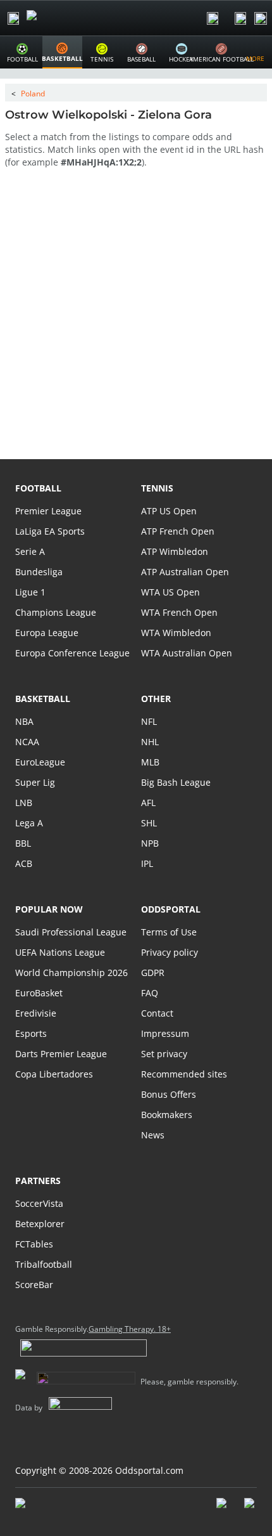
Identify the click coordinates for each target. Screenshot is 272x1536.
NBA (24, 721)
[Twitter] (250, 1509)
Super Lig (35, 782)
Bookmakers (166, 1115)
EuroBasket (39, 993)
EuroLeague (40, 762)
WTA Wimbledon (176, 633)
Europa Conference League (72, 653)
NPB (150, 843)
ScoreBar (34, 1285)
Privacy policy (169, 952)
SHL (149, 823)
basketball (42, 699)
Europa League (46, 633)
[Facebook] (222, 1509)
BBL (23, 843)
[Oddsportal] (67, 18)
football (38, 488)
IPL (147, 863)
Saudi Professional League (71, 932)
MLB (150, 762)
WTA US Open (170, 592)
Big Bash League (176, 782)
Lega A (29, 823)
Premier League (48, 511)
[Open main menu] (13, 18)
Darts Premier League (61, 1054)
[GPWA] (32, 1505)
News (152, 1135)
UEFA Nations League (60, 952)
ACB (23, 863)
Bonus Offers (168, 1094)
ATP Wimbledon (174, 551)
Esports (31, 1033)
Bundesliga (39, 572)
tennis (157, 488)
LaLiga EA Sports (50, 531)
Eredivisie (35, 1013)
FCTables (34, 1244)
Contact (157, 1013)
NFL (149, 721)
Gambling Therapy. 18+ (130, 1329)
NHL (150, 742)
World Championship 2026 (71, 973)
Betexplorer (40, 1224)
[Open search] (212, 18)
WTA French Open (179, 612)
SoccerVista (39, 1203)
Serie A (30, 551)
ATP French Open (177, 531)
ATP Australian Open (185, 572)
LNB (23, 803)
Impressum (165, 1033)
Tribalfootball (43, 1264)
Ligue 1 (30, 592)
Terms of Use (169, 932)
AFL (148, 803)
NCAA (27, 742)
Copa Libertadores (54, 1074)
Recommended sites (184, 1074)
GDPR (152, 973)
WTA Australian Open (186, 653)
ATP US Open (169, 511)
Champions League (55, 612)
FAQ (149, 993)
